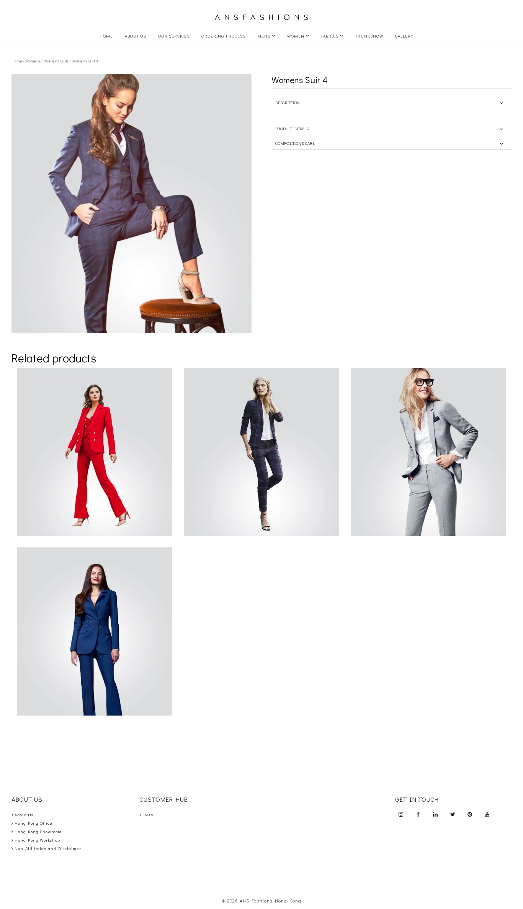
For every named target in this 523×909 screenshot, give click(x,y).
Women (296, 36)
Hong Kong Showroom (38, 831)
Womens (33, 61)
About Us (135, 36)
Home (106, 36)
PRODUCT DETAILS (292, 128)
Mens (264, 36)
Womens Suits (56, 61)
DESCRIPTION (287, 102)
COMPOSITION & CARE (295, 143)
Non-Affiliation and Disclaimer (48, 848)
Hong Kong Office (33, 823)
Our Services (174, 36)
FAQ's (147, 814)
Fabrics (330, 36)
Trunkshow (369, 36)
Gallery (404, 36)
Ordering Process (223, 36)
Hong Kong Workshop (37, 840)
